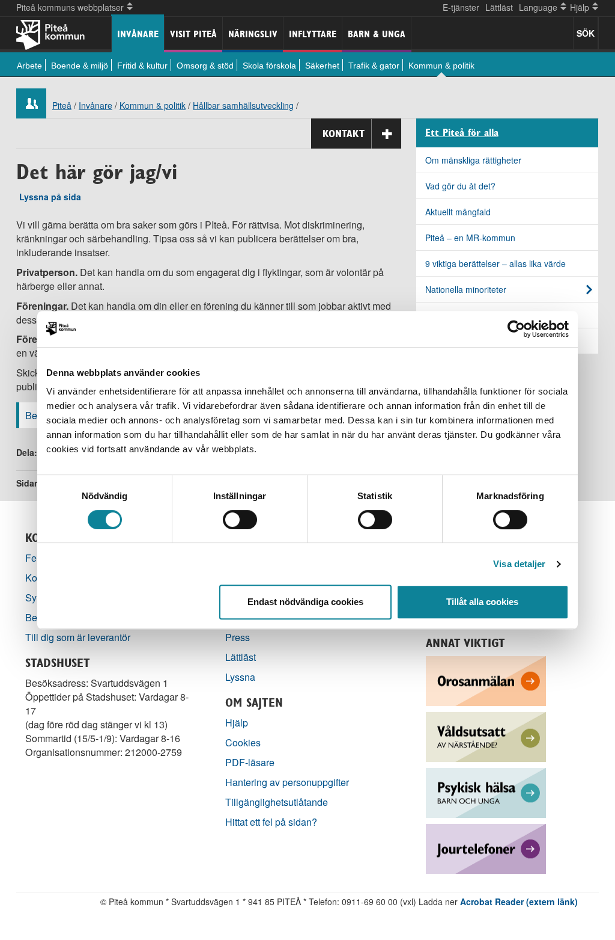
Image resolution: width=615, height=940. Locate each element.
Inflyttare (312, 34)
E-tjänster (461, 7)
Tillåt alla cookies (482, 602)
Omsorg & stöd (205, 65)
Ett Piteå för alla (461, 132)
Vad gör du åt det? (460, 186)
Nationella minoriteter (465, 289)
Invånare (138, 34)
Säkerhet (322, 65)
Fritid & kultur (142, 65)
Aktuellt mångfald (458, 212)
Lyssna (240, 677)
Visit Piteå (193, 34)
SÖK (586, 33)
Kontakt (344, 133)
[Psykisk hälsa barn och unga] (486, 792)
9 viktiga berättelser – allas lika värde (495, 263)
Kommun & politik (441, 65)
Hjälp (236, 723)
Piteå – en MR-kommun (470, 238)
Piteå (61, 105)
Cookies (243, 742)
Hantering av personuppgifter (287, 782)
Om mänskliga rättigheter (473, 160)
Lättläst (499, 7)
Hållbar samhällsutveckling (243, 105)
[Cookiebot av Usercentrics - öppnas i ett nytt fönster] (516, 329)
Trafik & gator (373, 65)
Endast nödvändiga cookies (305, 602)
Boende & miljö (79, 65)
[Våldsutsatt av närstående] (486, 736)
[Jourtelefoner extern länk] (486, 848)
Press (237, 637)
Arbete (29, 65)
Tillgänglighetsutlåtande (276, 802)
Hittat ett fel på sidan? (271, 822)
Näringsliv (252, 34)
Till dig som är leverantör (79, 637)
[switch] (240, 519)
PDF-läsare (249, 762)
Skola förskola (269, 65)
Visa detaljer (519, 564)
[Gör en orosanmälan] (486, 680)
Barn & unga (376, 34)
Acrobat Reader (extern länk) (519, 901)
